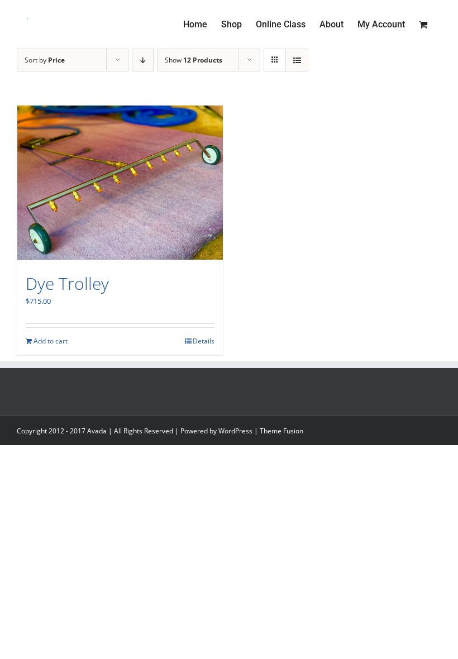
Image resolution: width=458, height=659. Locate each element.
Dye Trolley (67, 283)
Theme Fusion (281, 431)
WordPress (235, 431)
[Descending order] (143, 60)
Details (203, 341)
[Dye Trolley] (120, 183)
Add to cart (51, 341)
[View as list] (297, 60)
